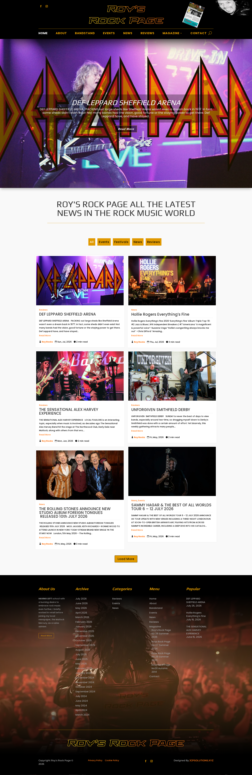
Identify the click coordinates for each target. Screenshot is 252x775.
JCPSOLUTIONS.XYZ (201, 760)
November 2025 (84, 636)
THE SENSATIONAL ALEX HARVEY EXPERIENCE (68, 411)
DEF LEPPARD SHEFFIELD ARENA (67, 314)
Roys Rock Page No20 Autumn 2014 (161, 668)
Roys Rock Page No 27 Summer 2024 (161, 645)
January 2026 (83, 626)
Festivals (121, 242)
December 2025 (84, 631)
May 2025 (81, 663)
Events (109, 33)
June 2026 (81, 603)
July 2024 (81, 696)
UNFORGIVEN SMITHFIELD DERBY (160, 409)
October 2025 (83, 640)
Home (43, 33)
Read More (126, 129)
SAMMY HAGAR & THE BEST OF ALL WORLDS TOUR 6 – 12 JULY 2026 (171, 506)
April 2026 (81, 612)
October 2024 (83, 687)
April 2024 (81, 710)
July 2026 (81, 598)
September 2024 (85, 691)
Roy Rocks (47, 341)
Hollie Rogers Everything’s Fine (126, 102)
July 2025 (81, 654)
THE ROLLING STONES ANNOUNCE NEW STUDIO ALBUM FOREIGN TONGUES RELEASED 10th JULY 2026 (75, 512)
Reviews (147, 33)
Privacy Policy (95, 760)
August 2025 (82, 649)
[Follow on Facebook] (40, 6)
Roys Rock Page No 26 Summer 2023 (161, 657)
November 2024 (84, 682)
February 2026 (83, 622)
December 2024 (84, 677)
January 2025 (83, 673)
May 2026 (81, 608)
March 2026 (82, 617)
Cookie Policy (112, 760)
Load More (126, 559)
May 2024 (81, 705)
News (127, 33)
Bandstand (85, 33)
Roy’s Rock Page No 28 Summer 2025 (161, 633)
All (92, 242)
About (61, 33)
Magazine (171, 33)
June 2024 (81, 701)
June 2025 (81, 659)
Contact (198, 33)
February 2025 (83, 668)
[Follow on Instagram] (46, 6)
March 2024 (82, 714)
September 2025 (85, 645)
